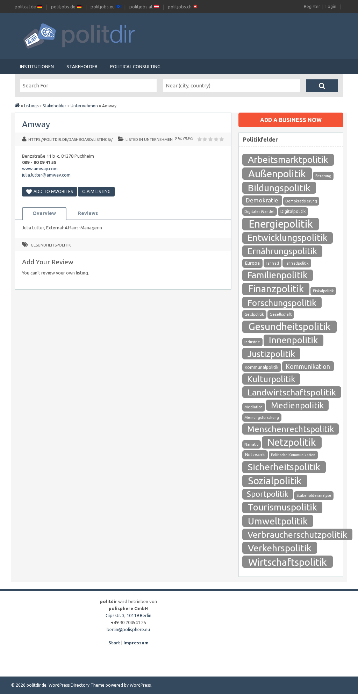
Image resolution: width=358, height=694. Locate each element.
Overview (44, 213)
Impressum (136, 642)
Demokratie (262, 200)
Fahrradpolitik (297, 263)
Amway (36, 124)
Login (330, 6)
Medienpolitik (297, 405)
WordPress (140, 685)
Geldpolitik (254, 314)
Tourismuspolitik (282, 507)
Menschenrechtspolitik (290, 429)
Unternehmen (84, 105)
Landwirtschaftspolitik (292, 392)
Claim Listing (96, 191)
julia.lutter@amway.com (46, 174)
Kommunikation (308, 366)
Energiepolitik (281, 224)
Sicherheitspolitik (284, 467)
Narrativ (251, 444)
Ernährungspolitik (282, 251)
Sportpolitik (267, 493)
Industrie (252, 342)
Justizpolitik (271, 354)
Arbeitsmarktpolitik (288, 160)
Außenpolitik (277, 173)
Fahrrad (272, 263)
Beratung (323, 176)
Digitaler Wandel (259, 211)
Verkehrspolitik (280, 548)
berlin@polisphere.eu (128, 629)
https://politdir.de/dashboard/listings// (70, 139)
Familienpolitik (277, 275)
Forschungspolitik (282, 303)
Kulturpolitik (271, 379)
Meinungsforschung (261, 417)
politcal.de (26, 6)
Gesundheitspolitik (51, 245)
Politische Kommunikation (293, 455)
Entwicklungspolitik (287, 237)
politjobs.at (141, 6)
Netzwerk (255, 454)
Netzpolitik (291, 442)
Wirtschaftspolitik (287, 561)
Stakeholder (82, 66)
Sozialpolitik (274, 480)
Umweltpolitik (278, 521)
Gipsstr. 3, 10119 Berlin (128, 615)
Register (312, 6)
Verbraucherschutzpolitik (297, 534)
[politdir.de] (17, 105)
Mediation (253, 407)
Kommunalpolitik (261, 367)
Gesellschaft (281, 314)
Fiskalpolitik (323, 291)
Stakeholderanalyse (313, 495)
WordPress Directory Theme (77, 685)
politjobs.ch (180, 6)
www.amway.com (40, 168)
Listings (31, 105)
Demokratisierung (301, 201)
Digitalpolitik (293, 211)
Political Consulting (135, 66)
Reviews (88, 213)
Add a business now (291, 120)
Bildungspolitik (279, 188)
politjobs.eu (103, 6)
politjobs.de (64, 6)
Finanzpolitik (276, 288)
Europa (252, 263)
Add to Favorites (53, 191)
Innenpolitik (293, 340)
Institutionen (37, 66)
